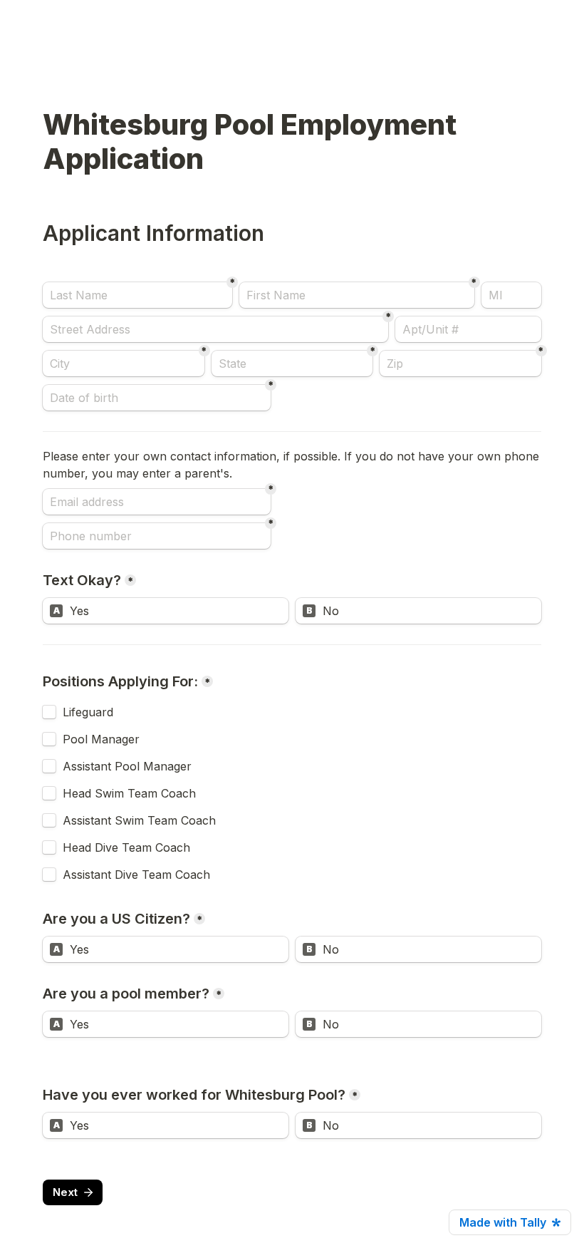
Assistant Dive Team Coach (136, 874)
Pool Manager (101, 739)
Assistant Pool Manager (127, 766)
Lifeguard (88, 712)
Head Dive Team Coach (126, 847)
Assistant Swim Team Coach (139, 820)
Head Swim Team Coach (129, 793)
